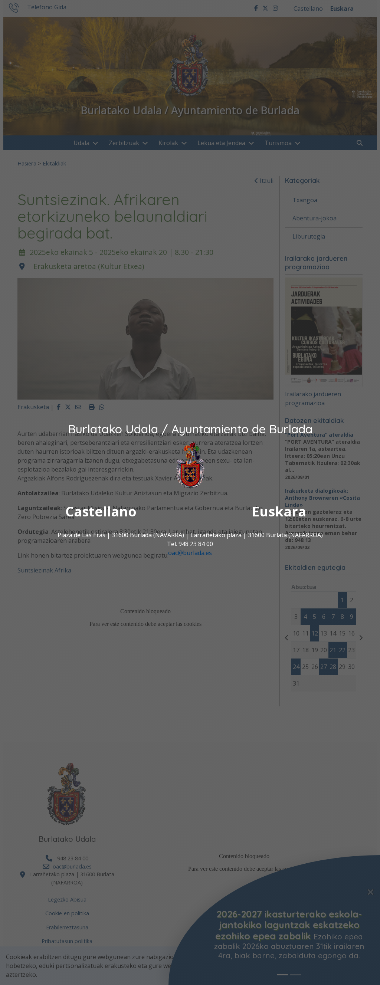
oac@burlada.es (190, 553)
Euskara (279, 511)
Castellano (101, 511)
